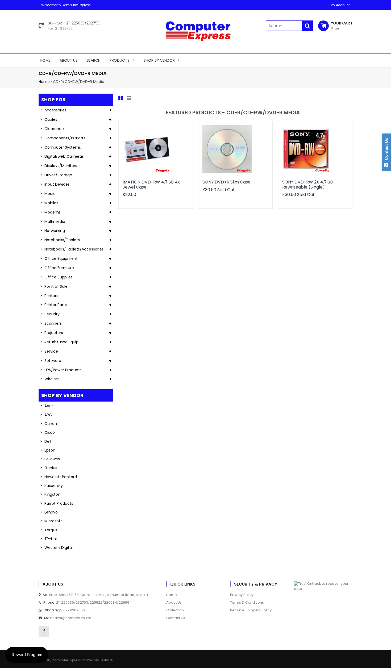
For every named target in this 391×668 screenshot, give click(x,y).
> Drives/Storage (56, 175)
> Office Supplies (56, 277)
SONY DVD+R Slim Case (226, 182)
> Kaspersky (51, 485)
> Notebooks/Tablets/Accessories (72, 249)
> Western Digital (56, 547)
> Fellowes (50, 459)
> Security (50, 314)
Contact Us (386, 149)
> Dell (45, 441)
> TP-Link (49, 538)
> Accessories (53, 110)
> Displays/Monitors (58, 165)
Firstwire (106, 660)
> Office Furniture (57, 267)
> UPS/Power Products (61, 370)
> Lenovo (49, 512)
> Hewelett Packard (58, 476)
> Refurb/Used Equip (59, 342)
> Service (49, 351)
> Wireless (50, 379)
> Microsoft (51, 521)
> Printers (49, 295)
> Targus (48, 530)
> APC (46, 415)
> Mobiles (49, 203)
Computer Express (67, 660)
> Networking (52, 230)
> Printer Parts (53, 304)
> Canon (48, 423)
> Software (50, 360)
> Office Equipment (59, 258)
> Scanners (51, 323)
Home (44, 81)
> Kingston (50, 494)
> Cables (48, 119)
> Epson (47, 450)
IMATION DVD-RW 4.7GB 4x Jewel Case (151, 184)
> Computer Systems (60, 147)
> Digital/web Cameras (62, 156)
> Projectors (51, 332)
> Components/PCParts (62, 138)
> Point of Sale (54, 286)
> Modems (50, 212)
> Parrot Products (56, 503)
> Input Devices (55, 184)
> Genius (48, 467)
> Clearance (52, 128)
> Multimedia (52, 221)
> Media (48, 193)
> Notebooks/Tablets (60, 240)
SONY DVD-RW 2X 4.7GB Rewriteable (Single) (307, 184)
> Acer (46, 405)
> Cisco (47, 432)
